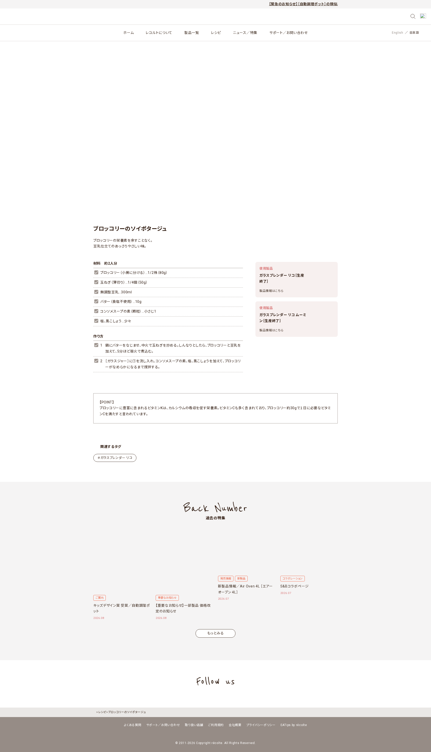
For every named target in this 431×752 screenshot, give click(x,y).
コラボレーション (293, 578)
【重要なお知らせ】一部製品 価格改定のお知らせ (183, 608)
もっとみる (215, 633)
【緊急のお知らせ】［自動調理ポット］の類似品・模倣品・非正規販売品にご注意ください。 (320, 4)
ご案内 (100, 597)
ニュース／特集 (245, 33)
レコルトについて (159, 33)
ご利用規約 (216, 725)
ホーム (128, 33)
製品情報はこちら (271, 291)
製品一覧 (191, 33)
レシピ (216, 33)
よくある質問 (132, 725)
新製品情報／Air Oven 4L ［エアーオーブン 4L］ (245, 589)
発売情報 (225, 578)
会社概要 (235, 725)
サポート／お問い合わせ (288, 33)
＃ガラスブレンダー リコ (115, 458)
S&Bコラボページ (294, 586)
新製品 (241, 578)
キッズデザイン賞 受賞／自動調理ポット (121, 608)
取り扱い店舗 (194, 725)
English (397, 32)
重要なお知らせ (167, 597)
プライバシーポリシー (261, 725)
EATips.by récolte (294, 725)
